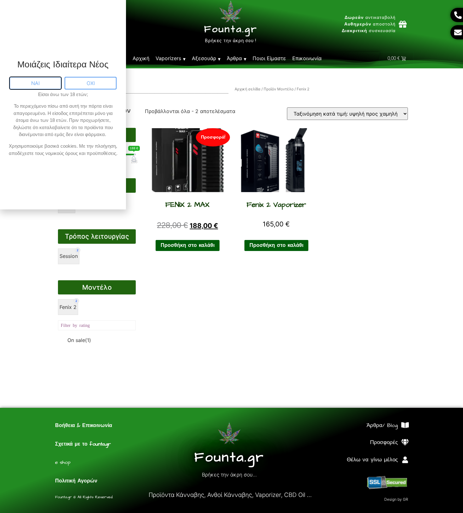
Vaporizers (168, 58)
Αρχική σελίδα (247, 89)
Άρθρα (234, 58)
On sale (79, 340)
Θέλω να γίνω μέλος (372, 460)
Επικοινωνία (307, 58)
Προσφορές (384, 442)
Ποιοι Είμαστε (269, 58)
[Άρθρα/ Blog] (405, 425)
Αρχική (141, 58)
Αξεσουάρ (204, 58)
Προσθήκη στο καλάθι (187, 245)
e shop (63, 462)
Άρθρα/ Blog (382, 425)
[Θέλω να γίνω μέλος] (405, 460)
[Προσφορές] (405, 442)
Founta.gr (230, 29)
